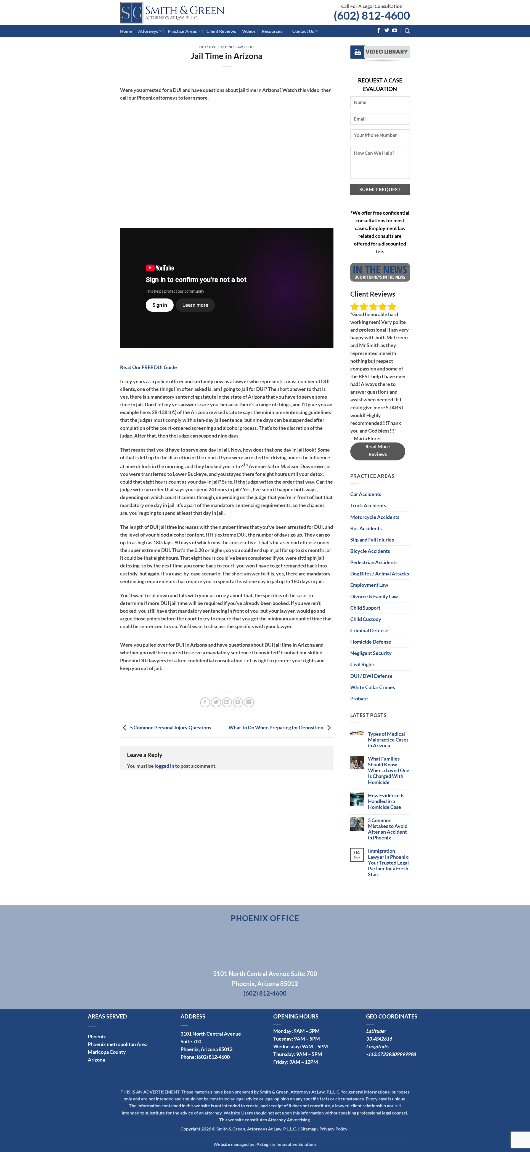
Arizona (96, 1060)
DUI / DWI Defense (371, 676)
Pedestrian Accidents (374, 562)
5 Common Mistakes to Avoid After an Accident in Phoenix (387, 829)
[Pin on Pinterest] (238, 702)
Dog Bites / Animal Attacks (379, 574)
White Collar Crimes (372, 687)
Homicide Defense (370, 642)
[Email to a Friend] (227, 702)
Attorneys (148, 31)
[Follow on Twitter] (386, 31)
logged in (164, 766)
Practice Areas (182, 31)
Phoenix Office (265, 918)
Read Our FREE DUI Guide (148, 367)
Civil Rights (362, 664)
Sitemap (308, 1128)
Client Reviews (221, 31)
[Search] (407, 31)
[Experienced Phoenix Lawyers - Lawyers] (182, 12)
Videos (249, 31)
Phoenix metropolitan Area (117, 1044)
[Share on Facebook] (205, 702)
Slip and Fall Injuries (372, 540)
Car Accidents (365, 494)
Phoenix (97, 1036)
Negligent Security (371, 653)
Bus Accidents (366, 528)
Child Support (365, 608)
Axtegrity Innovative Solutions (286, 1144)
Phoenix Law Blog (236, 47)
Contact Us (303, 31)
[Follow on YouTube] (394, 31)
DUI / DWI (208, 47)
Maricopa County (107, 1052)
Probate (359, 699)
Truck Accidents (368, 505)
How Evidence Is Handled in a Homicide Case (386, 801)
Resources (272, 31)
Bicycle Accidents (370, 551)
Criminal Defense (369, 630)
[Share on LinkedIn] (249, 702)
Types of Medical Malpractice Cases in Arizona (388, 739)
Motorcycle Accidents (374, 517)
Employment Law (369, 585)
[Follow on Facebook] (378, 31)
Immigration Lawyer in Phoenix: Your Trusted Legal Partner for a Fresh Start (389, 862)
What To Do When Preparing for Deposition (276, 727)
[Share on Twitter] (216, 702)
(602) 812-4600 (372, 15)
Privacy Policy (333, 1128)
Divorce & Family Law (374, 596)
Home (126, 31)
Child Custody (365, 619)
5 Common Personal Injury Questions (170, 727)
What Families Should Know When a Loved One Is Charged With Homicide (388, 770)
